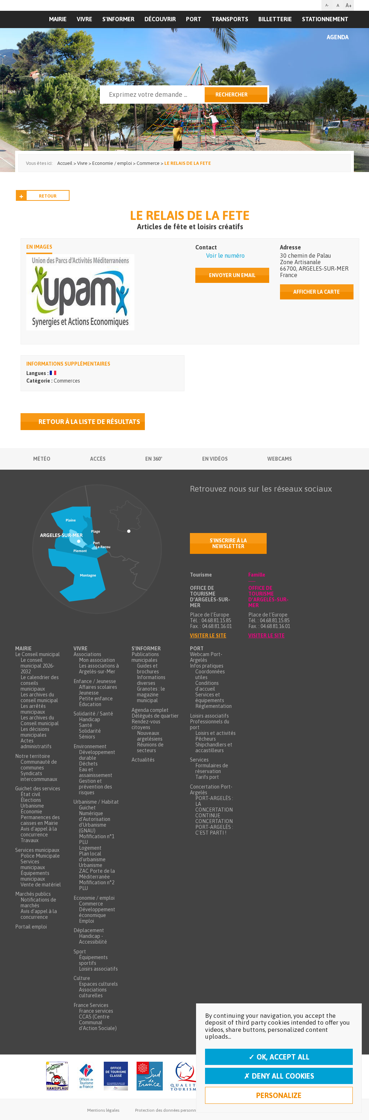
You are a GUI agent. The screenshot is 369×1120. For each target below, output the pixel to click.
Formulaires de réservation (211, 768)
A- (327, 5)
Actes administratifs (36, 743)
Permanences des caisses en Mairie (40, 820)
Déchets (88, 764)
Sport (80, 951)
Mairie (23, 648)
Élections (31, 800)
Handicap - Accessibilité (93, 939)
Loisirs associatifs (98, 969)
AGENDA (337, 37)
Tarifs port (207, 777)
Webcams (279, 459)
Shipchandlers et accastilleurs (213, 747)
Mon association (97, 660)
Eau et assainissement (95, 772)
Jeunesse (89, 693)
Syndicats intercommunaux (39, 776)
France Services (91, 1005)
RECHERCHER (231, 95)
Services (199, 760)
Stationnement (325, 19)
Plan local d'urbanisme (92, 856)
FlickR (241, 503)
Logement (90, 848)
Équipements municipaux (35, 876)
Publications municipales (145, 657)
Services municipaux (37, 850)
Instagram (256, 503)
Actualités (143, 760)
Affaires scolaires (98, 687)
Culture (82, 978)
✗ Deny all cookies (279, 1076)
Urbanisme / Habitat (96, 802)
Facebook (195, 503)
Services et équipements (209, 697)
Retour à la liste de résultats (89, 421)
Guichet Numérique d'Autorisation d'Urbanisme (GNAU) (94, 819)
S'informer (118, 19)
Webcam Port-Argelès (206, 657)
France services (96, 1011)
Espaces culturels (98, 984)
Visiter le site (208, 635)
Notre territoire (32, 756)
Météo (41, 459)
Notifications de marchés (38, 902)
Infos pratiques (206, 666)
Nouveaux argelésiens (150, 736)
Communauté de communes (39, 765)
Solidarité (90, 731)
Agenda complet (150, 710)
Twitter (211, 503)
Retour (48, 196)
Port (193, 19)
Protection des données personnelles (169, 1110)
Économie (31, 811)
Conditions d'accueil (207, 686)
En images (39, 247)
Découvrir (160, 19)
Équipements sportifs (93, 960)
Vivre (81, 648)
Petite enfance (96, 698)
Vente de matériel (41, 885)
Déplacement (89, 930)
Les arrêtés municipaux (33, 709)
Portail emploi (31, 927)
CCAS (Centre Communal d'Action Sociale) (98, 1022)
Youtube (226, 503)
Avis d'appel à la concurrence (39, 831)
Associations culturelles (93, 992)
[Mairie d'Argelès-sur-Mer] (59, 34)
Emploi (86, 921)
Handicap (89, 719)
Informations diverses (151, 680)
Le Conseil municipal (37, 654)
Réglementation (213, 706)
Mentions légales (103, 1110)
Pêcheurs (205, 739)
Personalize (279, 1095)
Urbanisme (32, 806)
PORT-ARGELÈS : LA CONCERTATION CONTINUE (214, 806)
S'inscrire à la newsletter (228, 543)
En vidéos (215, 459)
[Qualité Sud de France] (170, 1077)
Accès (98, 459)
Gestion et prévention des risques (95, 786)
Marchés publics (33, 894)
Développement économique (97, 912)
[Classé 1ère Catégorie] (116, 1077)
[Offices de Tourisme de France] (86, 1077)
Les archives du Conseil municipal (40, 720)
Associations (87, 654)
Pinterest (286, 503)
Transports (230, 19)
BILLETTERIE (275, 19)
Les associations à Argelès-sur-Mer (99, 668)
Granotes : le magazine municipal (151, 694)
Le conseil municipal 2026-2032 (37, 665)
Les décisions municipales (35, 732)
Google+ (271, 503)
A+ (349, 5)
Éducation (90, 704)
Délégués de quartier (155, 716)
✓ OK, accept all (279, 1057)
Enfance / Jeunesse (95, 681)
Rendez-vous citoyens (146, 724)
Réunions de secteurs (150, 747)
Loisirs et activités (215, 733)
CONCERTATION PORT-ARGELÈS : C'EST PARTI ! (214, 827)
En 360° (154, 459)
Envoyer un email (232, 275)
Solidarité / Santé (93, 714)
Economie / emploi (94, 898)
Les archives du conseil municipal (39, 697)
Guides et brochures (148, 668)
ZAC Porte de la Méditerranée (97, 874)
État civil (30, 794)
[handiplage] (57, 1077)
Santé (85, 725)
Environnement (90, 746)
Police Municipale (40, 856)
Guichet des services (37, 788)
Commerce (91, 904)
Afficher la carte (316, 292)
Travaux (30, 840)
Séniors (87, 737)
